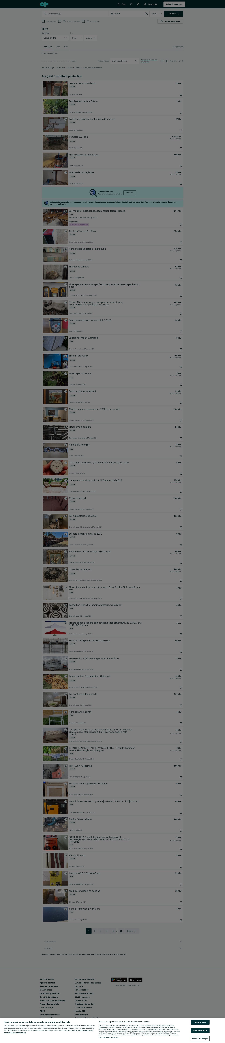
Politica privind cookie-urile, (82, 1030)
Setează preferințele (200, 1038)
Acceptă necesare (200, 1030)
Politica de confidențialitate (15, 1033)
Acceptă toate (200, 1022)
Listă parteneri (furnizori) (108, 1037)
